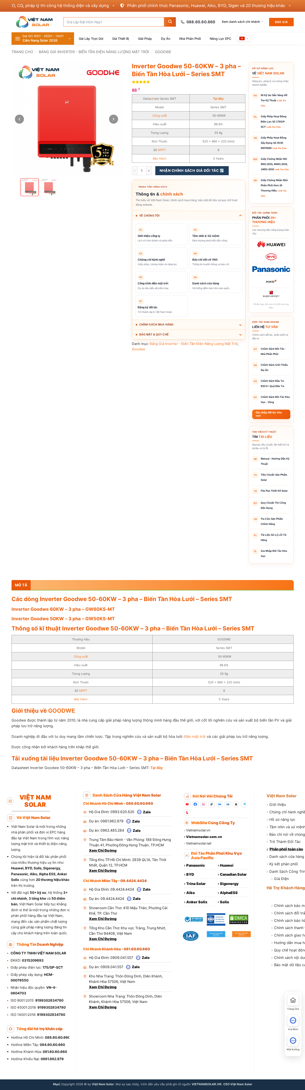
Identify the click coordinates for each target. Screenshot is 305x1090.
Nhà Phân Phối (190, 38)
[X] (236, 804)
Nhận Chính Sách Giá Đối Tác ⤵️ (192, 170)
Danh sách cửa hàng (285, 856)
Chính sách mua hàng (156, 324)
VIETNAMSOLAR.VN (206, 1084)
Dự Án (165, 38)
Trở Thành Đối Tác (284, 841)
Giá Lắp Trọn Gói (91, 38)
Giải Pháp (145, 38)
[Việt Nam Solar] (34, 22)
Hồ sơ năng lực (281, 819)
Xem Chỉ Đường (102, 850)
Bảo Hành (159, 158)
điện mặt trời (195, 736)
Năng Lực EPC (220, 38)
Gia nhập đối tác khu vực (269, 414)
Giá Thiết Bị (120, 38)
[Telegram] (244, 804)
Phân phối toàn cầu (285, 849)
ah (152, 98)
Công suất (159, 115)
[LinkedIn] (228, 804)
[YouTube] (187, 804)
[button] (43, 38)
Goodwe (163, 52)
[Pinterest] (187, 812)
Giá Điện (280, 878)
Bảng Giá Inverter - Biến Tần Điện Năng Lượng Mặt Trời (94, 52)
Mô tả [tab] (21, 585)
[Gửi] (170, 21)
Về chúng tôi (149, 215)
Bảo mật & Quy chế (154, 334)
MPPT (162, 150)
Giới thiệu (276, 804)
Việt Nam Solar (282, 795)
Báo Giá (281, 22)
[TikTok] (211, 804)
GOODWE (61, 710)
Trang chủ (22, 52)
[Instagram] (203, 804)
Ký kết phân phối (282, 864)
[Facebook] (195, 804)
